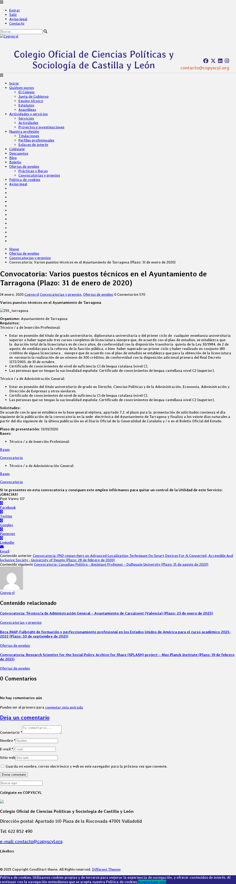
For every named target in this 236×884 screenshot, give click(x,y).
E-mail (6, 749)
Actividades (28, 123)
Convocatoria (11, 457)
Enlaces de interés (33, 144)
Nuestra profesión (24, 131)
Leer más (158, 882)
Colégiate (17, 149)
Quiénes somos (21, 88)
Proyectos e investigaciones (41, 127)
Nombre (7, 740)
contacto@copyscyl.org (204, 68)
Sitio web (7, 757)
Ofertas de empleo (24, 166)
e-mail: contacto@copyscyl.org (31, 841)
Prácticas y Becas (33, 171)
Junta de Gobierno (33, 96)
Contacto (16, 23)
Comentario (11, 732)
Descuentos (18, 153)
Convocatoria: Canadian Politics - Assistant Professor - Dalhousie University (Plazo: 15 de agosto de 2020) (121, 564)
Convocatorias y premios (39, 175)
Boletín (15, 162)
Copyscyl (31, 294)
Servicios (26, 118)
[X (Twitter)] (213, 61)
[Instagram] (227, 61)
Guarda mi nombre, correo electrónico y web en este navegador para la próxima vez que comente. (86, 766)
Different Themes (106, 869)
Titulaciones (28, 136)
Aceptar (144, 882)
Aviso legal (18, 19)
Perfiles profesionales (36, 140)
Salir (13, 14)
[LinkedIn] (220, 61)
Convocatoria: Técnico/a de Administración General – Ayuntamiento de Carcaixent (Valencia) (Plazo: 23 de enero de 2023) (106, 613)
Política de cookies (24, 179)
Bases (5, 449)
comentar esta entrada (64, 707)
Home (14, 249)
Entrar (14, 10)
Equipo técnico (30, 101)
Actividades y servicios (28, 114)
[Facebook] (205, 61)
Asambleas (27, 109)
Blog (13, 158)
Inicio (14, 83)
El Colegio (26, 92)
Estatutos (26, 105)
